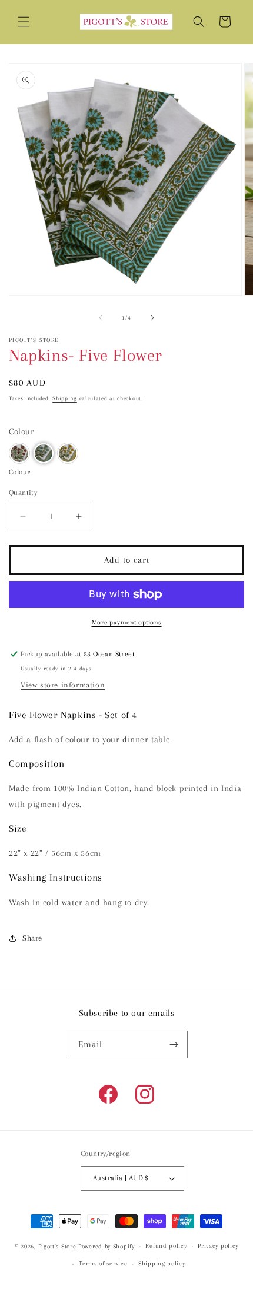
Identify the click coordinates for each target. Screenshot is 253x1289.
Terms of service (103, 1263)
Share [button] (32, 937)
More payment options (127, 622)
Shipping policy (161, 1263)
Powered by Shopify (106, 1246)
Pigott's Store (57, 1246)
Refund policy (166, 1246)
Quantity (23, 493)
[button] (23, 22)
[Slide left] (101, 318)
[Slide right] (152, 318)
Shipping (64, 398)
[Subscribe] (174, 1044)
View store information (63, 684)
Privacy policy (218, 1246)
